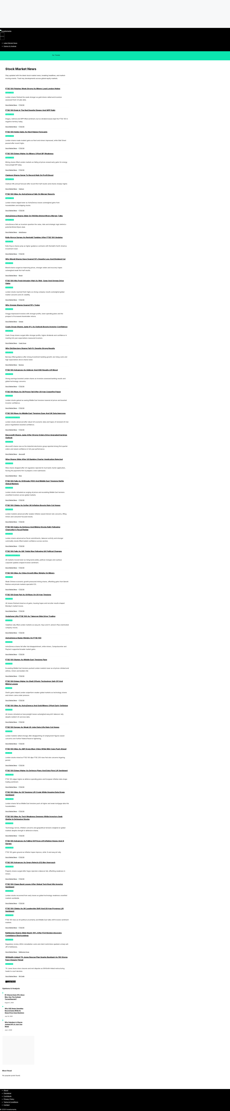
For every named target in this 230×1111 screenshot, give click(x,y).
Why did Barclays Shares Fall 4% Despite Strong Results (30, 348)
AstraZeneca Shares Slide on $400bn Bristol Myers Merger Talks (34, 216)
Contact (7, 1105)
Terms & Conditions (11, 1102)
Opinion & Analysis (10, 46)
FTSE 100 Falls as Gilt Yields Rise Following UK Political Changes (33, 551)
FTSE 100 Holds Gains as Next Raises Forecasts (26, 132)
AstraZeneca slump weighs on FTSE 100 (23, 638)
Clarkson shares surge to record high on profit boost (29, 175)
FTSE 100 (21, 105)
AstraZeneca (22, 232)
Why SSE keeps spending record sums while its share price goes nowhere (14, 1011)
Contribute (7, 1096)
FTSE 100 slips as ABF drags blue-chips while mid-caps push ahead (35, 749)
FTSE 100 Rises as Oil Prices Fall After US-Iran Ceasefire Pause (33, 392)
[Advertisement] (115, 13)
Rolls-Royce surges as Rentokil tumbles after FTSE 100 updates (34, 237)
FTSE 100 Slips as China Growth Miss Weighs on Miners (29, 573)
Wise (20, 476)
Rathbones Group (24, 952)
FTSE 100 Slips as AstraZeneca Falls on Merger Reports (30, 194)
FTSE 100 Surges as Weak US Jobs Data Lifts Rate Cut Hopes (32, 727)
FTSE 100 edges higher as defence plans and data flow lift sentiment (36, 770)
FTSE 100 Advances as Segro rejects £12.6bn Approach (30, 862)
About (6, 1090)
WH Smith (21, 976)
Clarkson (21, 189)
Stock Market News (11, 105)
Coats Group (22, 343)
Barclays (21, 365)
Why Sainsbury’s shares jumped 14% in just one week (13, 1024)
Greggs (21, 321)
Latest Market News (10, 43)
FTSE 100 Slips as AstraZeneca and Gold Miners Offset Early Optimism (36, 705)
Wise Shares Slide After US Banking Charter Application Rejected (34, 459)
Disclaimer (7, 1093)
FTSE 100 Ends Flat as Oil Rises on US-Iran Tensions (28, 595)
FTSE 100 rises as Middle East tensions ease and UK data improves (35, 413)
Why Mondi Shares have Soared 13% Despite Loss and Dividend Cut (35, 259)
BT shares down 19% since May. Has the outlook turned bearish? (14, 997)
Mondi (20, 275)
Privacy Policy (9, 1099)
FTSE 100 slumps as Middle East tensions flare (26, 660)
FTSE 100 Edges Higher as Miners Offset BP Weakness (29, 153)
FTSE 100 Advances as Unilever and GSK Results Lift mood (31, 370)
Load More (11, 982)
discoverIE (22, 454)
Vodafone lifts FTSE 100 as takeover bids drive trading (30, 616)
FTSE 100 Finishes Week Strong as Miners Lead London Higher (32, 89)
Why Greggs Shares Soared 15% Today (22, 305)
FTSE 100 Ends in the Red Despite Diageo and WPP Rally (30, 110)
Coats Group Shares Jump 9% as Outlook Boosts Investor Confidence (36, 327)
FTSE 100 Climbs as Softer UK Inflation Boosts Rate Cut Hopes (32, 505)
